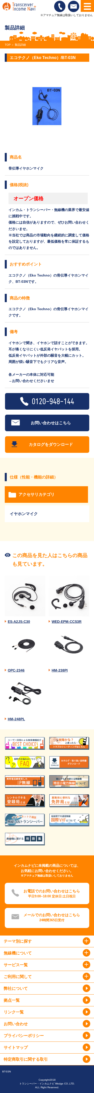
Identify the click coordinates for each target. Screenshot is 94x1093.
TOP (8, 44)
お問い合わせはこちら (51, 423)
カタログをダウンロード (51, 444)
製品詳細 (20, 44)
